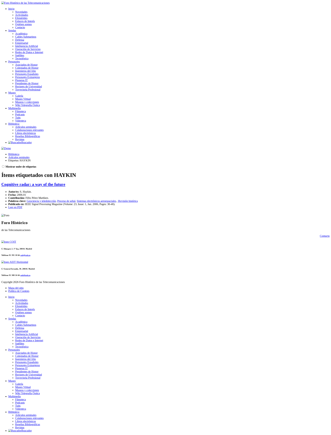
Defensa (19, 39)
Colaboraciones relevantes (29, 130)
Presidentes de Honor (26, 83)
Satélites (19, 55)
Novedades (21, 11)
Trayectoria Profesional (27, 89)
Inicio (11, 8)
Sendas (12, 30)
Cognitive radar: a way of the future (33, 184)
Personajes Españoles (26, 74)
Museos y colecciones (27, 102)
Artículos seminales (25, 126)
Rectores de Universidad (28, 86)
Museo (12, 92)
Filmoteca (20, 111)
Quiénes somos (23, 24)
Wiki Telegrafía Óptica (27, 105)
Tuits (18, 117)
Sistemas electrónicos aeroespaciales (96, 201)
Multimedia (14, 108)
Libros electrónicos (25, 133)
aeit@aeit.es (25, 275)
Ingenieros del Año (25, 70)
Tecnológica (21, 58)
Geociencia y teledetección (41, 201)
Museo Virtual (23, 98)
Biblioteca (13, 123)
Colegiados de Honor (26, 67)
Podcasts (20, 114)
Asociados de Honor (26, 64)
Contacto (20, 27)
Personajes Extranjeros (27, 77)
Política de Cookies (18, 291)
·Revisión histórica (127, 201)
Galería (19, 95)
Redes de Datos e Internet (29, 52)
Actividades (21, 14)
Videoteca (20, 120)
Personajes (14, 61)
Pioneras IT (21, 80)
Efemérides (21, 18)
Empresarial (21, 42)
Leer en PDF (15, 207)
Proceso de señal (66, 201)
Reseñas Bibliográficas (27, 136)
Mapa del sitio (16, 287)
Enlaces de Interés (25, 21)
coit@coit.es (25, 255)
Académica (21, 33)
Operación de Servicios (28, 49)
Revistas (19, 139)
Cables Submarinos (25, 36)
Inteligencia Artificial (26, 46)
